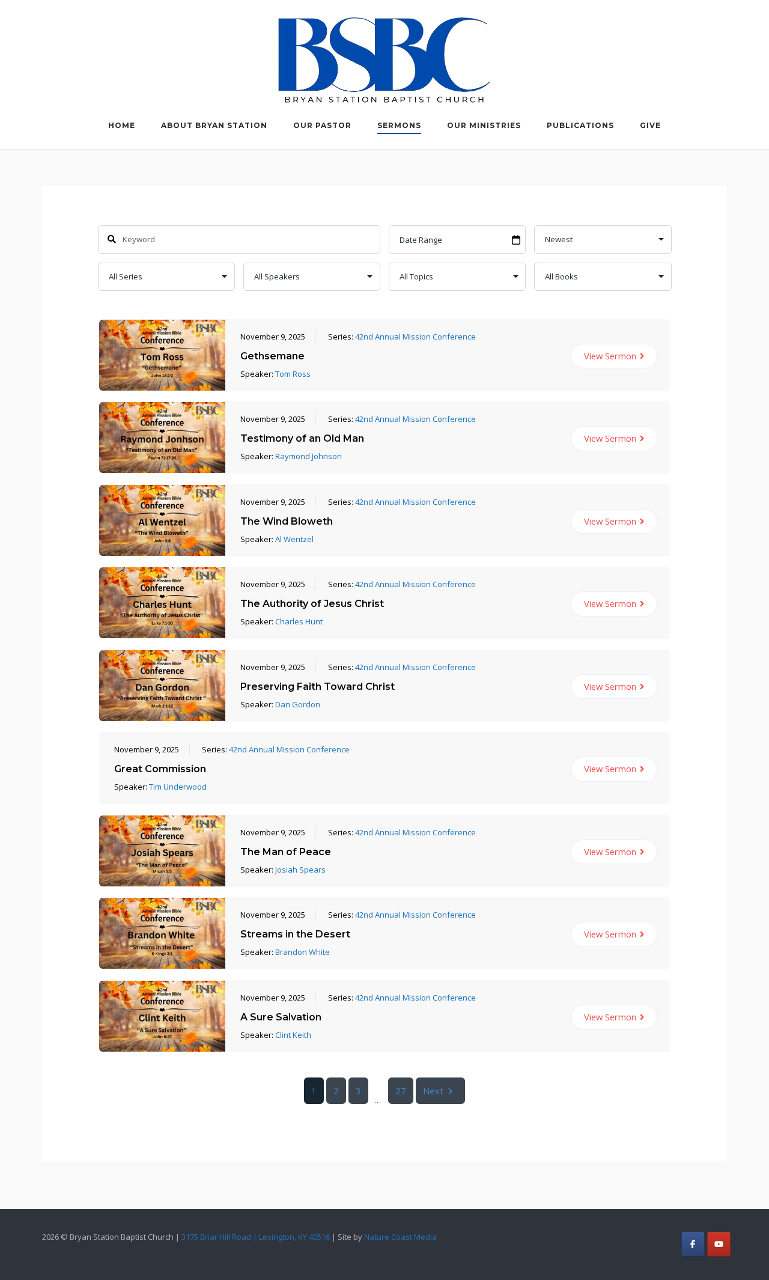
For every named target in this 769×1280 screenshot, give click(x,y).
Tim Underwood (178, 786)
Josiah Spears (300, 869)
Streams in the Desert (295, 934)
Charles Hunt (299, 621)
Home (121, 125)
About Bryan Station (214, 125)
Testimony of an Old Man (302, 438)
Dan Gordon (297, 704)
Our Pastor (322, 125)
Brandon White (302, 951)
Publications (580, 125)
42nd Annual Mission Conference (415, 336)
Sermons (399, 125)
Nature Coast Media (400, 1236)
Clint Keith (293, 1034)
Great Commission (160, 769)
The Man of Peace (285, 852)
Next (433, 1091)
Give (650, 125)
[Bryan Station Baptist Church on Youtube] (719, 1244)
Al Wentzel (294, 539)
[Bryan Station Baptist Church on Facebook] (693, 1244)
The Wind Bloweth (286, 521)
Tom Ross (293, 373)
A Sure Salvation (280, 1017)
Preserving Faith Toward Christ (317, 686)
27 (400, 1091)
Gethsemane (272, 356)
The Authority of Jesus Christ (312, 603)
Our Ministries (484, 125)
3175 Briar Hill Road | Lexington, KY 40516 (255, 1236)
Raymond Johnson (308, 456)
